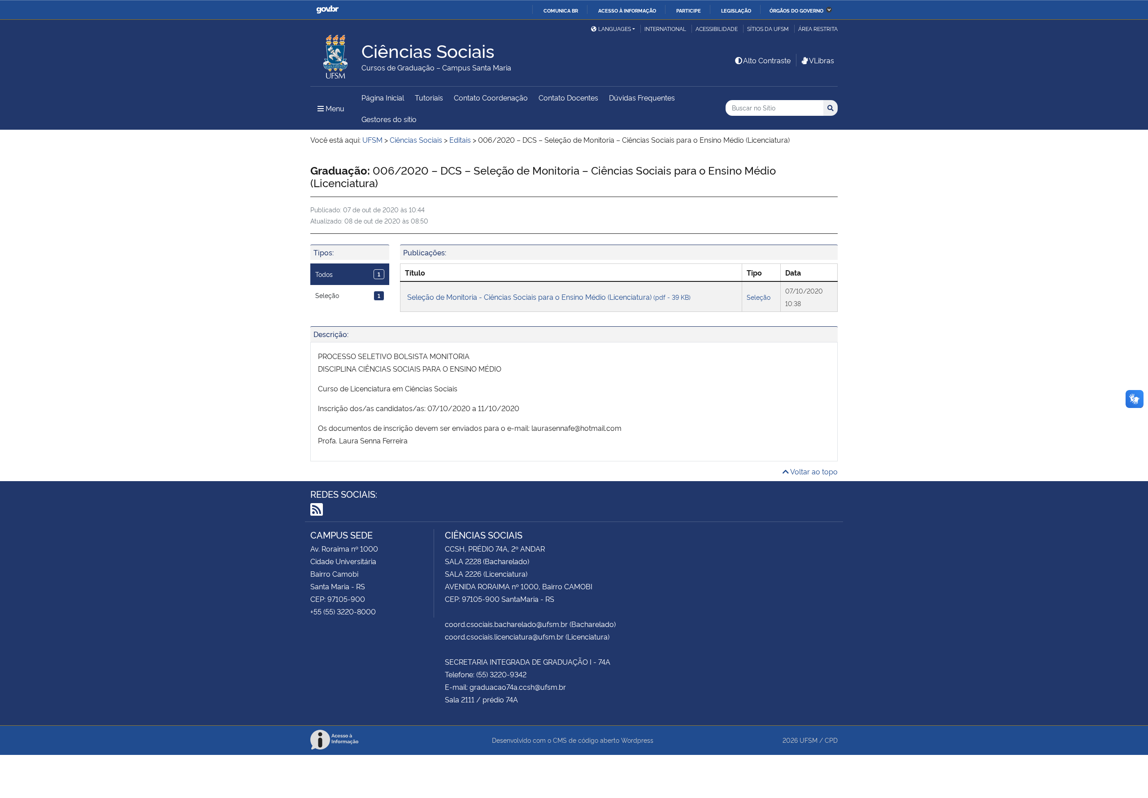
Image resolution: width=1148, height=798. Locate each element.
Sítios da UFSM (768, 28)
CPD (831, 740)
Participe (688, 10)
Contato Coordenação (491, 97)
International (665, 28)
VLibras (821, 60)
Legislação (736, 10)
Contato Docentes (568, 97)
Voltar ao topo (813, 471)
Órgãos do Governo (796, 10)
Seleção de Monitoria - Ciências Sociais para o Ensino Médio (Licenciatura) (549, 297)
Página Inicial (382, 97)
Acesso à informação (627, 10)
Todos (347, 274)
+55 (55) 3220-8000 (343, 611)
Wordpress (637, 740)
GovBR (327, 9)
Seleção (347, 295)
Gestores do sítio (389, 119)
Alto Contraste (767, 60)
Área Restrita (818, 28)
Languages (614, 28)
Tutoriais (429, 97)
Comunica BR (561, 10)
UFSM (809, 740)
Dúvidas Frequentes (642, 97)
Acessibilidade (717, 28)
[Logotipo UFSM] (335, 54)
